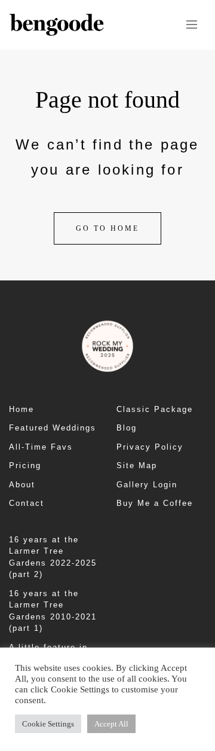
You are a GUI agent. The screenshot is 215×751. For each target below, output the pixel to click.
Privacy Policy (149, 446)
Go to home (107, 228)
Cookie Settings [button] (48, 723)
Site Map (136, 465)
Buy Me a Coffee (154, 503)
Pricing (25, 465)
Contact (26, 503)
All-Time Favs (41, 446)
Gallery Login (146, 484)
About (22, 484)
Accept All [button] (111, 723)
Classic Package (154, 409)
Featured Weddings (52, 427)
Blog (126, 427)
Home (21, 409)
